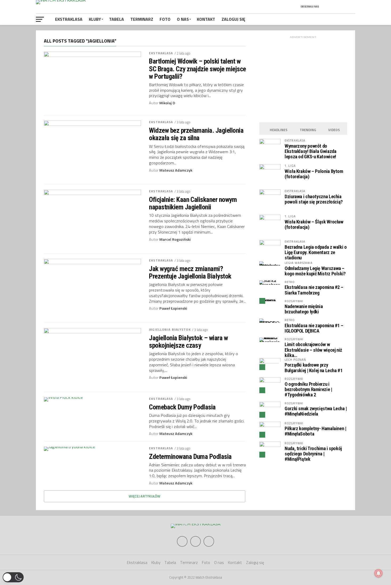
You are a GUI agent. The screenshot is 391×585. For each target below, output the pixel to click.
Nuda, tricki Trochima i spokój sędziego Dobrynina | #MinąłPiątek (313, 454)
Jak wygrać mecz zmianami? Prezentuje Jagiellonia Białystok (190, 272)
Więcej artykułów (145, 496)
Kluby (95, 19)
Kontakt (206, 19)
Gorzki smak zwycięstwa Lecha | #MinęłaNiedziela (316, 411)
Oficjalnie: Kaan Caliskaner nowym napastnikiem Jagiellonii (193, 203)
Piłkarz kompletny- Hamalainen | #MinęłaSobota (315, 431)
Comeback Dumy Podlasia (182, 407)
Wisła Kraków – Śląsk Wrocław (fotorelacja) (314, 224)
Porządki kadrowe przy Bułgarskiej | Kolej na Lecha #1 (314, 367)
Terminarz (141, 19)
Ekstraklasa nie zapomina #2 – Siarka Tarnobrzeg (314, 289)
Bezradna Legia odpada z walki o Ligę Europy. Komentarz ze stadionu (316, 252)
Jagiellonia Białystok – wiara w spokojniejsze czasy (188, 341)
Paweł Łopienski (173, 308)
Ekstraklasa (68, 19)
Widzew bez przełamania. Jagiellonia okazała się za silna (196, 134)
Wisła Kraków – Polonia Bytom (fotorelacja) (314, 173)
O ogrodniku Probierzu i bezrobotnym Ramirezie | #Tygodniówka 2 (308, 389)
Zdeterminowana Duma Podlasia (190, 456)
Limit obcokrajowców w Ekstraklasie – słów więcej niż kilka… (313, 350)
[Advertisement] (303, 77)
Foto (165, 19)
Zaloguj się (233, 19)
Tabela (116, 19)
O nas (183, 19)
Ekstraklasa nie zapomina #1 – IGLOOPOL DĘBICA (314, 328)
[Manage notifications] (378, 573)
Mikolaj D (167, 103)
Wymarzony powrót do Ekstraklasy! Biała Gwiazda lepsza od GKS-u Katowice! (310, 151)
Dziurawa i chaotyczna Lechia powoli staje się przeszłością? (314, 199)
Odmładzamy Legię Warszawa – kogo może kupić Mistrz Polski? (315, 270)
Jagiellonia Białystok (170, 329)
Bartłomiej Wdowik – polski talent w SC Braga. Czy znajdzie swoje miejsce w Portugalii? (197, 68)
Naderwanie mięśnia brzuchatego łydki (304, 309)
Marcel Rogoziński (175, 239)
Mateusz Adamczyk (175, 170)
